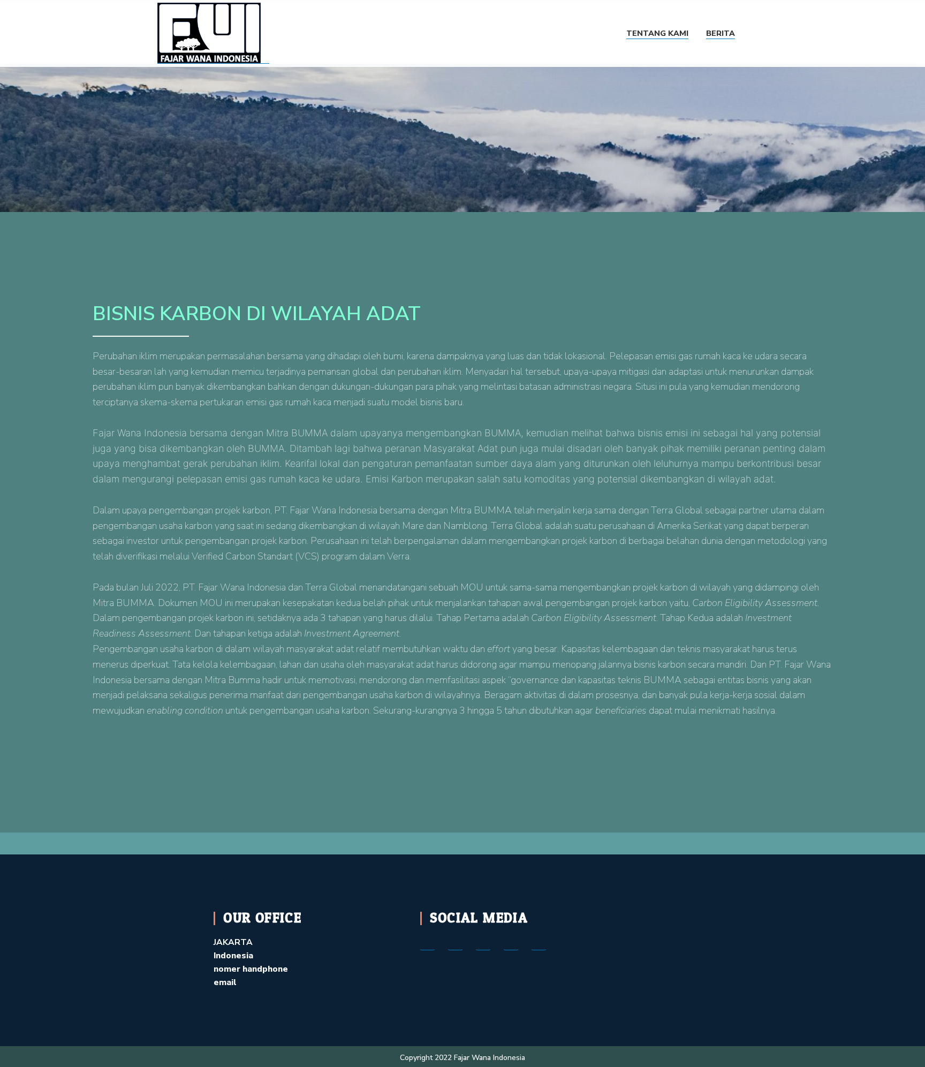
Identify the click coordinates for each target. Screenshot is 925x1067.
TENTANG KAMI (657, 33)
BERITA (720, 33)
